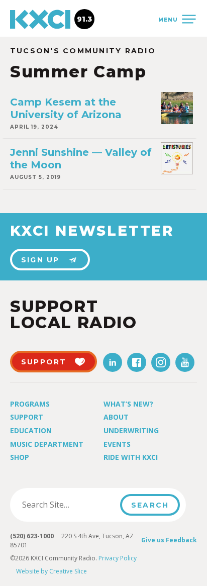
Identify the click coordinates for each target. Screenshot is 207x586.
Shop (19, 457)
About (116, 417)
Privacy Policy (117, 558)
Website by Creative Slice (51, 571)
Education (31, 430)
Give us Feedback (169, 540)
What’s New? (128, 404)
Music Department (46, 444)
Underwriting (131, 430)
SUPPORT (44, 361)
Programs (30, 404)
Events (117, 444)
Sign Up (40, 259)
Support (26, 417)
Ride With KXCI (131, 457)
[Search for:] (68, 504)
